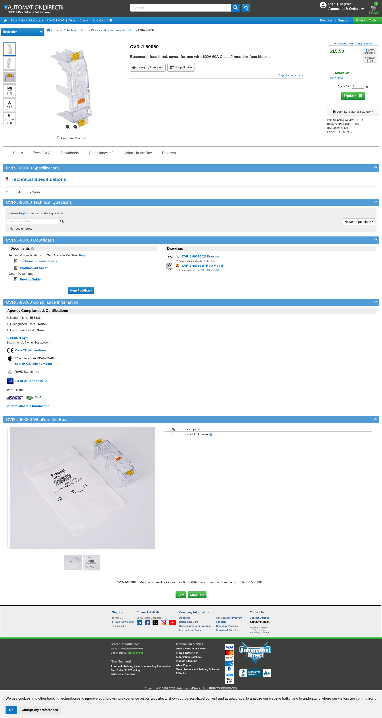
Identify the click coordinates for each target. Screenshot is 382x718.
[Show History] (246, 8)
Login (332, 4)
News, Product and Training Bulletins (197, 669)
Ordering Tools (367, 20)
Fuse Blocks (92, 30)
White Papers (183, 665)
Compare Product (73, 138)
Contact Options (259, 617)
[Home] (5, 21)
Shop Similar (183, 67)
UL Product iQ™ (17, 338)
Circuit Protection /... (67, 30)
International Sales (190, 630)
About (72, 20)
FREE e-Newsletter (187, 652)
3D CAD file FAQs (210, 270)
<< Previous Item (343, 43)
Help (81, 255)
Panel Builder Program (229, 617)
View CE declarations (31, 350)
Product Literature (186, 661)
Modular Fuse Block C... (119, 30)
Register (345, 4)
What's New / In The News (191, 648)
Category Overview (149, 67)
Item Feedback (81, 290)
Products (326, 20)
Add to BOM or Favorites (354, 112)
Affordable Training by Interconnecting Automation (141, 666)
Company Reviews (227, 626)
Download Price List (227, 630)
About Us (184, 617)
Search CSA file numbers (33, 363)
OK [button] (11, 710)
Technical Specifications (37, 179)
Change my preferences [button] (40, 710)
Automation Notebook (189, 657)
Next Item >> (365, 43)
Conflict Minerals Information (28, 406)
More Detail (337, 78)
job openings (135, 652)
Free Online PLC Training (125, 670)
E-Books (181, 673)
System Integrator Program (195, 626)
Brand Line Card (188, 621)
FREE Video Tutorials (123, 674)
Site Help (221, 621)
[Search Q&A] (62, 220)
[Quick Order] (111, 21)
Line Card (99, 20)
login (23, 213)
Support (344, 20)
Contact (84, 20)
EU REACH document (31, 381)
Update (350, 96)
